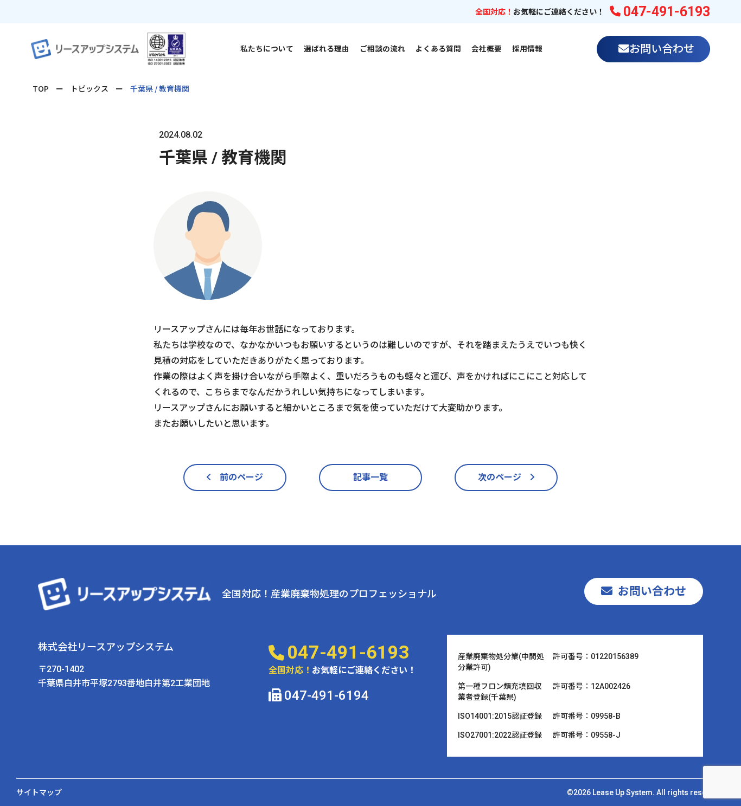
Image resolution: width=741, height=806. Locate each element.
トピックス (89, 88)
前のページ (237, 477)
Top (41, 88)
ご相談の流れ (382, 48)
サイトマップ (39, 792)
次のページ (504, 477)
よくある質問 (438, 48)
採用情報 (527, 48)
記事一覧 (370, 477)
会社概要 (486, 48)
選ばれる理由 (326, 48)
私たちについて (266, 48)
